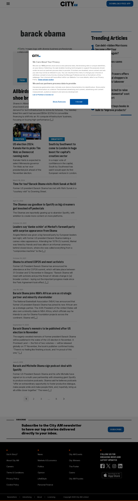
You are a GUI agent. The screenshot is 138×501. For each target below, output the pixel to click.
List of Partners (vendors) (43, 95)
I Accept (79, 102)
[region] (70, 79)
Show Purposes (59, 102)
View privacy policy (46, 80)
